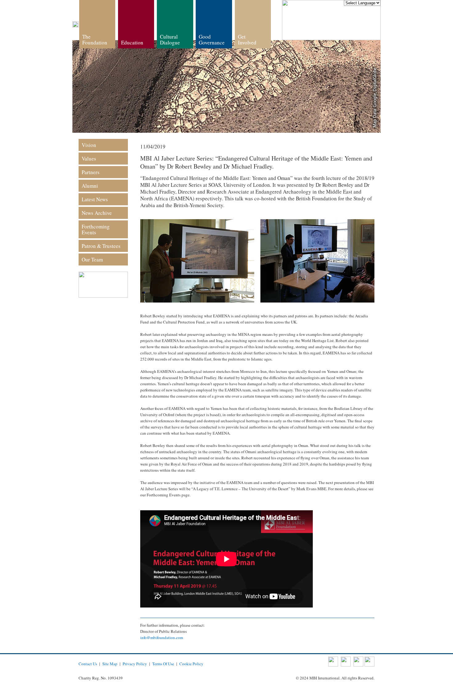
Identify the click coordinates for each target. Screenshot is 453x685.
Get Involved (247, 39)
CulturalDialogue (170, 39)
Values (89, 158)
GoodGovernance (212, 39)
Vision (89, 144)
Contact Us (88, 663)
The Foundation (94, 39)
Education (132, 42)
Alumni (90, 185)
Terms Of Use (163, 663)
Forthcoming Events (96, 229)
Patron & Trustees (101, 245)
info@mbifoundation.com (161, 637)
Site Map (109, 663)
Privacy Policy (135, 663)
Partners (91, 172)
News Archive (97, 212)
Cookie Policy (191, 663)
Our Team (92, 259)
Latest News (95, 199)
